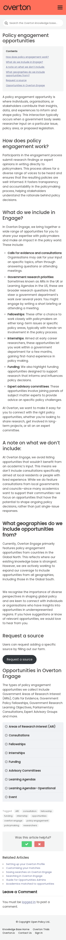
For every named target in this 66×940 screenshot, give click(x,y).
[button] (27, 844)
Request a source (16, 80)
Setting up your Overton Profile (25, 864)
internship (22, 816)
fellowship (46, 811)
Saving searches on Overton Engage (29, 872)
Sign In (39, 933)
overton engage (13, 820)
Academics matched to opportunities (30, 883)
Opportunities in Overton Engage (25, 85)
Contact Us (25, 933)
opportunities (39, 816)
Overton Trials (41, 929)
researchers (30, 825)
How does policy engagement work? (27, 57)
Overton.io (9, 933)
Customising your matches (23, 868)
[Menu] (60, 7)
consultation (30, 811)
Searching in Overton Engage (24, 876)
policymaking (11, 825)
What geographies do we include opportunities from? (25, 73)
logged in (29, 902)
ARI (17, 811)
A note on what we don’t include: (25, 67)
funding (8, 816)
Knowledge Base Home (16, 929)
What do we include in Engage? (24, 62)
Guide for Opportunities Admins (26, 880)
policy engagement (37, 820)
